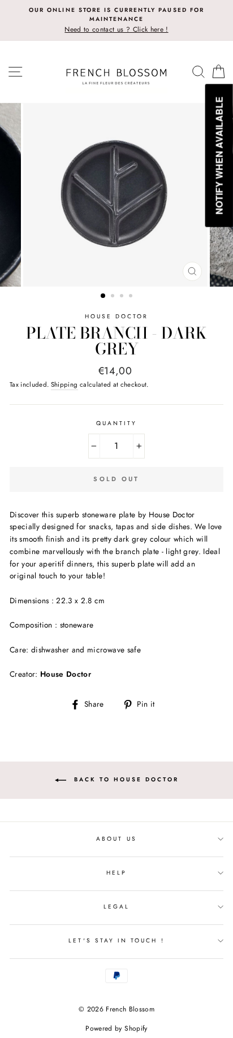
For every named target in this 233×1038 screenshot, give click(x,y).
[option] (116, 20)
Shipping (64, 384)
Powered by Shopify (116, 1028)
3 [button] (123, 297)
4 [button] (132, 297)
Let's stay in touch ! (116, 940)
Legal (116, 906)
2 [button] (113, 297)
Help (116, 872)
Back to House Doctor (125, 779)
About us (116, 838)
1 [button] (103, 296)
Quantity (116, 423)
